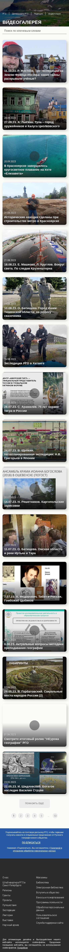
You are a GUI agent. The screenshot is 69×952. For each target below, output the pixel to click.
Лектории (8, 915)
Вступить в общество (47, 892)
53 (55, 815)
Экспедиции (9, 910)
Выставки (8, 920)
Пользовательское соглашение (46, 916)
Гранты (6, 895)
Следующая (62, 815)
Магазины (41, 877)
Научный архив (11, 925)
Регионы (7, 890)
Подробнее (22, 948)
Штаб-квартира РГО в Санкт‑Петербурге (14, 884)
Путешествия (9, 905)
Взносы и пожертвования (50, 897)
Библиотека (42, 882)
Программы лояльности (49, 902)
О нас (6, 877)
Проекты (7, 900)
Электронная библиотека (49, 887)
